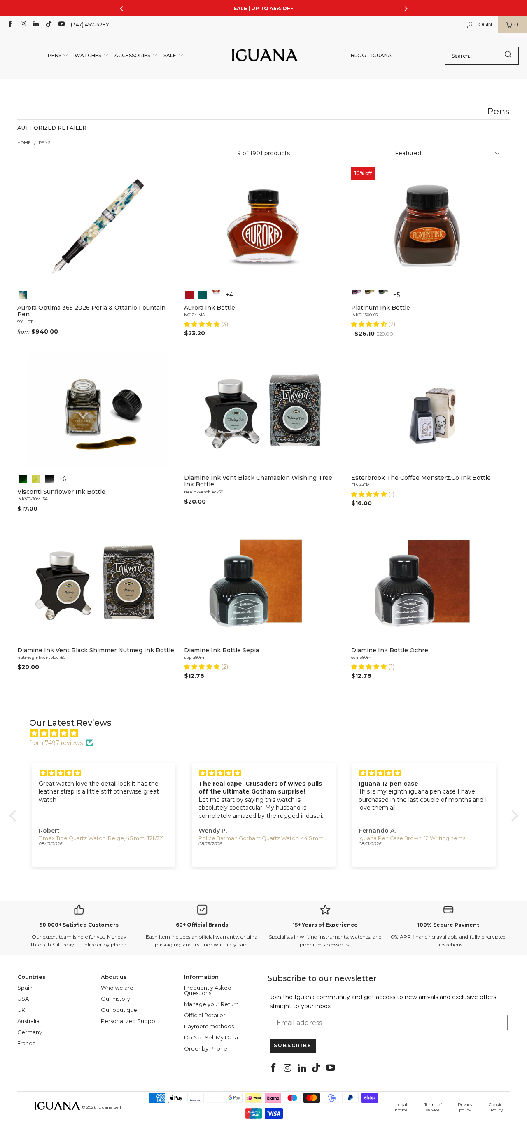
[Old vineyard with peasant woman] (49, 478)
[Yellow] (370, 294)
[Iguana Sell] (265, 56)
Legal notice (401, 1107)
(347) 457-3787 (90, 24)
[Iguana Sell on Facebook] (9, 24)
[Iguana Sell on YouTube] (61, 24)
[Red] (189, 294)
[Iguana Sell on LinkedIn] (35, 24)
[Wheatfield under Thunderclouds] (23, 478)
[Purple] (356, 294)
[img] (267, 733)
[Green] (383, 294)
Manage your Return (211, 1004)
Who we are (117, 987)
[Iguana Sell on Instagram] (22, 24)
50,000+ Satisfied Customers (79, 925)
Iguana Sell (109, 1107)
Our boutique (119, 1009)
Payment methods (209, 1026)
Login (484, 24)
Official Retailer (204, 1015)
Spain (25, 987)
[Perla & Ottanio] (23, 294)
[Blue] (203, 294)
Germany (29, 1032)
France (26, 1043)
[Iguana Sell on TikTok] (48, 24)
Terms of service (432, 1107)
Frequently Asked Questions (207, 990)
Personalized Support (130, 1021)
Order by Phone (205, 1048)
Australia (28, 1021)
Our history (115, 998)
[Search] (508, 56)
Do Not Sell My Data (211, 1037)
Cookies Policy (496, 1107)
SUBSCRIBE (293, 1045)
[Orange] (216, 294)
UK (21, 1009)
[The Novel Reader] (36, 478)
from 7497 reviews (56, 743)
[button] (58, 55)
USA (23, 998)
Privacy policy (465, 1107)
